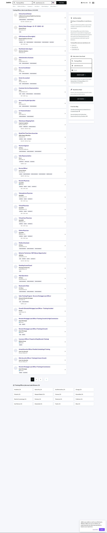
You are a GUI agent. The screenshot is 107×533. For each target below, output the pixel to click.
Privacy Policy (82, 81)
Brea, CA (78, 404)
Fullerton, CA (79, 399)
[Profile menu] (90, 2)
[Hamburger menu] (93, 2)
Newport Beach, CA (40, 394)
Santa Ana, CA (38, 389)
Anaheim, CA (17, 389)
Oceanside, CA (38, 404)
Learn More (95, 529)
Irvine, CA (74, 45)
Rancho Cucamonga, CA (20, 399)
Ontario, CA (17, 394)
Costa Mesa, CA (75, 49)
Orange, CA (79, 389)
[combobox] (22, 2)
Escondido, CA (79, 394)
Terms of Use (73, 81)
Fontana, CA (38, 399)
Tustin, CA (57, 404)
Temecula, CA (58, 399)
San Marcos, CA (18, 404)
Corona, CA (58, 394)
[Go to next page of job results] (46, 379)
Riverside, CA (75, 47)
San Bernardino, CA (60, 389)
